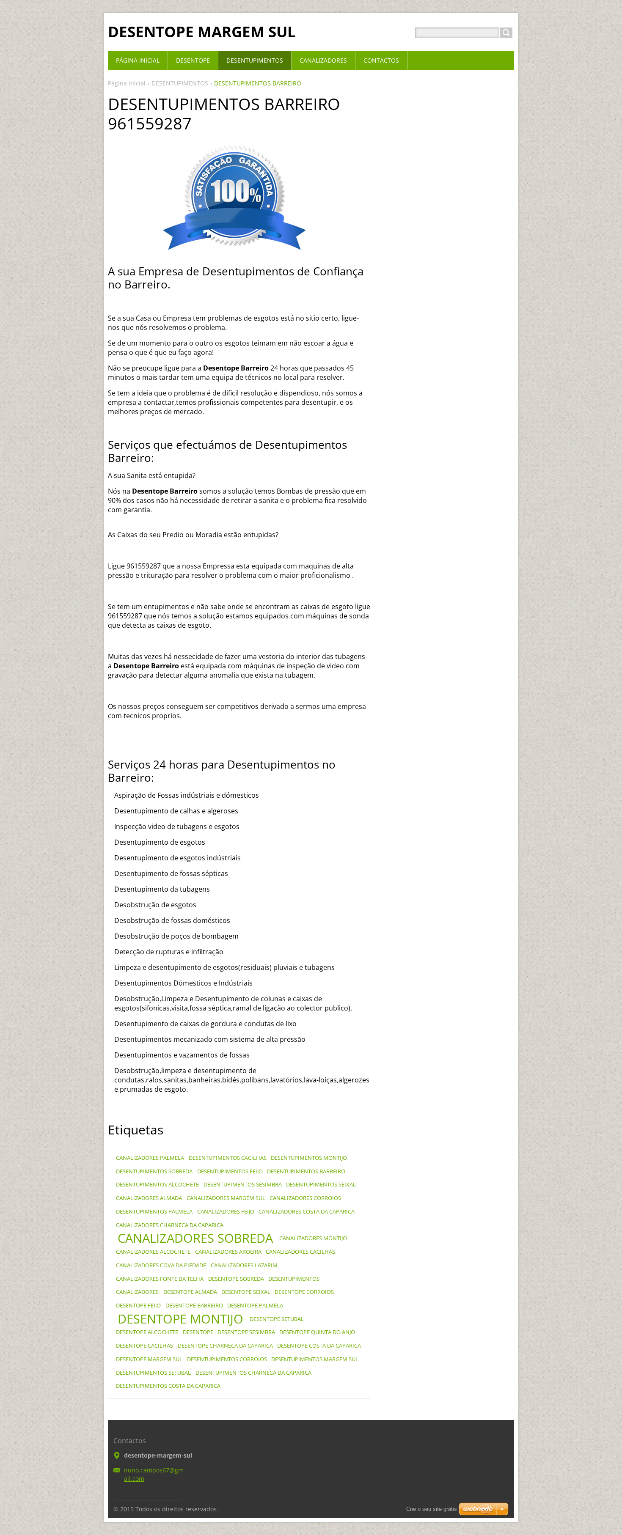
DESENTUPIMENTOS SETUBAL (153, 1372)
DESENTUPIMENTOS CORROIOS (227, 1359)
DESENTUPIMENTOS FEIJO (230, 1171)
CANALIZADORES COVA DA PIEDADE (161, 1265)
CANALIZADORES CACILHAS (300, 1251)
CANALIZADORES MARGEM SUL (226, 1198)
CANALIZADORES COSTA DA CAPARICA (307, 1211)
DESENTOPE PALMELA (255, 1305)
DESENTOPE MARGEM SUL (149, 1359)
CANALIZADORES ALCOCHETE (153, 1251)
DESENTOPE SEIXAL (245, 1292)
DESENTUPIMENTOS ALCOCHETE (157, 1184)
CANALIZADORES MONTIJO (313, 1238)
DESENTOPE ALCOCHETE (147, 1332)
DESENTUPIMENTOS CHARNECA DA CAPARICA (253, 1372)
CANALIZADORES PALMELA (150, 1158)
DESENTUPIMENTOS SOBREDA (154, 1171)
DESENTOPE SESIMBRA (246, 1332)
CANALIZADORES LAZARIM (244, 1265)
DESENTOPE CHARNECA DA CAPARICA (225, 1345)
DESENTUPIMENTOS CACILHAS (228, 1158)
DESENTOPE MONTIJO (180, 1319)
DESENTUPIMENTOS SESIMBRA (243, 1184)
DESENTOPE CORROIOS (304, 1292)
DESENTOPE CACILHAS (144, 1345)
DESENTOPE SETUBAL (277, 1319)
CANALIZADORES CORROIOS (305, 1198)
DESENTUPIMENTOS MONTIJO (309, 1158)
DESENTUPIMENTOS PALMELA (154, 1211)
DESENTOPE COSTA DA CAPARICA (319, 1345)
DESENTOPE (198, 1332)
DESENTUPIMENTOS (179, 83)
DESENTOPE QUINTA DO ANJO (317, 1332)
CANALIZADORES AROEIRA (228, 1251)
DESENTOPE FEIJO (138, 1305)
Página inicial (127, 83)
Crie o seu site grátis (431, 1509)
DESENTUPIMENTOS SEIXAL (321, 1184)
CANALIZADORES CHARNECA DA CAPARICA (169, 1225)
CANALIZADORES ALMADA (149, 1198)
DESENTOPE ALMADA (190, 1292)
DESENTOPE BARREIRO (194, 1305)
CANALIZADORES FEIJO (225, 1211)
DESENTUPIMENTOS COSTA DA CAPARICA (168, 1385)
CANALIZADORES (137, 1292)
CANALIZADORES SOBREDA (195, 1238)
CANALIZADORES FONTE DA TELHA (160, 1278)
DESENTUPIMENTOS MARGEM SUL (314, 1359)
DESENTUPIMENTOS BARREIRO (306, 1171)
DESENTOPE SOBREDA (236, 1278)
